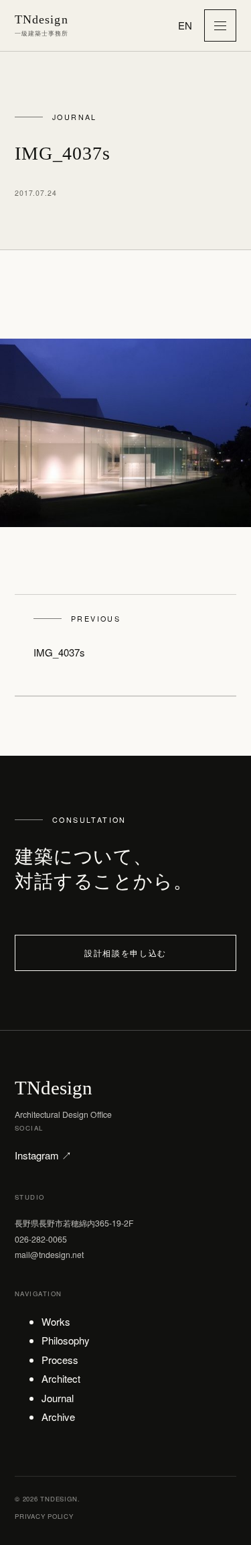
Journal (57, 1398)
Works (55, 1321)
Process (59, 1360)
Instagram (43, 1155)
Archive (58, 1417)
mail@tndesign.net (49, 1254)
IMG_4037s (76, 636)
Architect (60, 1378)
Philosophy (65, 1340)
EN (185, 25)
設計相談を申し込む (125, 953)
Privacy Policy (44, 1516)
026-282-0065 (41, 1239)
